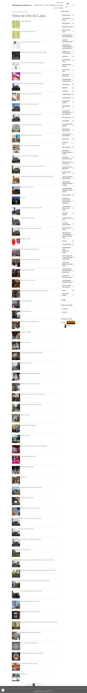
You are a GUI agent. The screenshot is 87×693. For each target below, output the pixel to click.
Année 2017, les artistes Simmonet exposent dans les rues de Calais (68, 200)
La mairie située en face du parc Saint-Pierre (33, 166)
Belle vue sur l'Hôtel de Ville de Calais (31, 228)
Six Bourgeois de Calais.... (67, 19)
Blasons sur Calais (25, 239)
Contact (55, 7)
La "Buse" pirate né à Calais (67, 218)
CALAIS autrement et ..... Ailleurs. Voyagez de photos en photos (48, 5)
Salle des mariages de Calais (28, 456)
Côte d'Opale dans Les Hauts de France (68, 281)
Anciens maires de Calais (67, 172)
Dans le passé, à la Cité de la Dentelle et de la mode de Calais (68, 46)
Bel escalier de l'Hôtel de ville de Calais (31, 404)
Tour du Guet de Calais (67, 70)
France (67, 290)
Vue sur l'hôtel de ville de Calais (29, 104)
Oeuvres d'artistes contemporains (30, 321)
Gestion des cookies (48, 691)
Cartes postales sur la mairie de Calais (31, 93)
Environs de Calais (67, 244)
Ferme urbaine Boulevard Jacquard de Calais (68, 152)
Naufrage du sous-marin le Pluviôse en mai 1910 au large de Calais (68, 235)
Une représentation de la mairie (29, 643)
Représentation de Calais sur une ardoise (32, 653)
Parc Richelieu (67, 120)
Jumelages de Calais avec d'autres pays (31, 125)
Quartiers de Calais (67, 142)
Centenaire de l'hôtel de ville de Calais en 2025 (34, 52)
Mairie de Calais (25, 415)
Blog (62, 2)
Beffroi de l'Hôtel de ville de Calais (30, 508)
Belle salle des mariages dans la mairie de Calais (34, 446)
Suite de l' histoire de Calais (28, 31)
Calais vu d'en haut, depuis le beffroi (68, 134)
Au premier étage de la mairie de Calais (31, 352)
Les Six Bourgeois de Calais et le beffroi (31, 591)
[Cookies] (2, 690)
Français (65, 308)
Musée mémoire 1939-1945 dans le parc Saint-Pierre (68, 112)
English (65, 312)
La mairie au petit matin (27, 187)
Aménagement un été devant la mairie (31, 539)
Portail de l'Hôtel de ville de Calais (30, 384)
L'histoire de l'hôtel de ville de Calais (30, 42)
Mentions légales (38, 691)
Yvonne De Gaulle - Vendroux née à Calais (68, 208)
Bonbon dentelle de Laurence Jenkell (31, 632)
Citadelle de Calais (67, 94)
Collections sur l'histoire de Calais (68, 52)
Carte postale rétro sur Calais (29, 663)
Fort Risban (67, 87)
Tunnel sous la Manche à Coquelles (68, 276)
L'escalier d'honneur (26, 363)
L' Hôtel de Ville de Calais (27, 218)
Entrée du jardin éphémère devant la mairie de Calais (35, 580)
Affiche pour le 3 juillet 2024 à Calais (31, 73)
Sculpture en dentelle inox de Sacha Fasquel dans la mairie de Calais (39, 622)
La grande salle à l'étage (27, 466)
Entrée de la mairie (26, 311)
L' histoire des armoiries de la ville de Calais (32, 62)
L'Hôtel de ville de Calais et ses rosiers (31, 114)
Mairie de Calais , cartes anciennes (30, 145)
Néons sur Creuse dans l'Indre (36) (68, 286)
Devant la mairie (25, 435)
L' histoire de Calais (26, 21)
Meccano (67, 240)
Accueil (58, 2)
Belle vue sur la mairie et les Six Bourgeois (32, 83)
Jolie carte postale (26, 549)
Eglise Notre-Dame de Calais (68, 65)
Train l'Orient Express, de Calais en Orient (68, 264)
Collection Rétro (67, 15)
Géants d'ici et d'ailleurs (67, 294)
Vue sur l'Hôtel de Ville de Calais (29, 156)
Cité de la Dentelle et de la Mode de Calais (68, 35)
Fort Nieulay (67, 91)
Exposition (23, 477)
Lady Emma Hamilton (67, 213)
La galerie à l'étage (26, 332)
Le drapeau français (26, 301)
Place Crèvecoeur (67, 147)
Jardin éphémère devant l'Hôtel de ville (31, 487)
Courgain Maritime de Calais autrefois (68, 80)
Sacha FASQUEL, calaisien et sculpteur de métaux (68, 183)
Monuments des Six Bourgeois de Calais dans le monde (68, 270)
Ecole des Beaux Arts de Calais (68, 124)
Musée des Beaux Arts (67, 106)
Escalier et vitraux (26, 342)
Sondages (60, 7)
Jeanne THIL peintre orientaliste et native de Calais (68, 190)
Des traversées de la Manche (68, 228)
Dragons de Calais (67, 97)
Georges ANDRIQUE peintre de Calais (68, 177)
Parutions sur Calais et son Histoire (68, 162)
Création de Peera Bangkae (28, 425)
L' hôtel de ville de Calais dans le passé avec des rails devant (37, 176)
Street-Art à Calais (67, 194)
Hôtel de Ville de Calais (27, 529)
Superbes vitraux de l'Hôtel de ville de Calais (33, 394)
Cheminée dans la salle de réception (30, 373)
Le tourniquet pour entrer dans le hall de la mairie (34, 290)
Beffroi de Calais (67, 23)
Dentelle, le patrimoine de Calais (68, 40)
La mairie (23, 197)
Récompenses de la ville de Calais (30, 249)
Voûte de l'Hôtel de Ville (27, 498)
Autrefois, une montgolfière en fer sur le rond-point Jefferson (37, 560)
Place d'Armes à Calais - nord (68, 75)
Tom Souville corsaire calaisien (68, 223)
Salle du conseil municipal (28, 280)
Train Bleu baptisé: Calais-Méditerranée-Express (68, 250)
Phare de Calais (67, 84)
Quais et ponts (67, 138)
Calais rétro (24, 674)
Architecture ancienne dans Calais (68, 157)
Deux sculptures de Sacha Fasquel (30, 259)
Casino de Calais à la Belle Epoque (68, 167)
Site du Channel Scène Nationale (68, 129)
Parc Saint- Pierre (67, 117)
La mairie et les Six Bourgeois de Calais (31, 207)
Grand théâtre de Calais (67, 60)
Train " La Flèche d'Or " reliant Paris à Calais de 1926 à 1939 (68, 257)
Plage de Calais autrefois (67, 101)
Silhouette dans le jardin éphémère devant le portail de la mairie (38, 570)
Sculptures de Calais (67, 26)
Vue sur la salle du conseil (28, 270)
